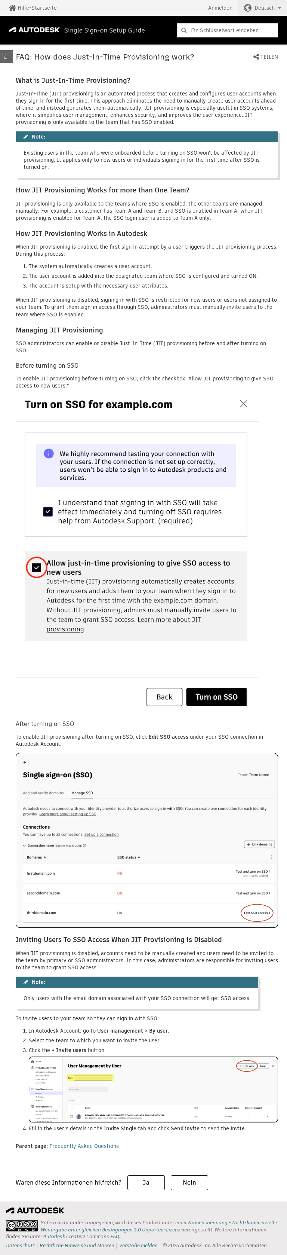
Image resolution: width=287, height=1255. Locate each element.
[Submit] (184, 30)
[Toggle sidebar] (6, 56)
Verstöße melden (138, 1245)
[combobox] (227, 30)
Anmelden (220, 8)
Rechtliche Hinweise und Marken (77, 1245)
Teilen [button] (269, 57)
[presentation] (22, 1225)
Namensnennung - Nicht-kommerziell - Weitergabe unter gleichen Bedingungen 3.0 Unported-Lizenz (159, 1226)
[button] (262, 8)
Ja (146, 1182)
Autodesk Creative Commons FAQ (81, 1236)
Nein (189, 1182)
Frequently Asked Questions (84, 1146)
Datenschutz (20, 1245)
